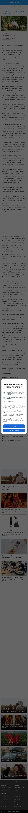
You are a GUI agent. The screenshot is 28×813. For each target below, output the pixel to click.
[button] (14, 401)
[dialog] (14, 406)
